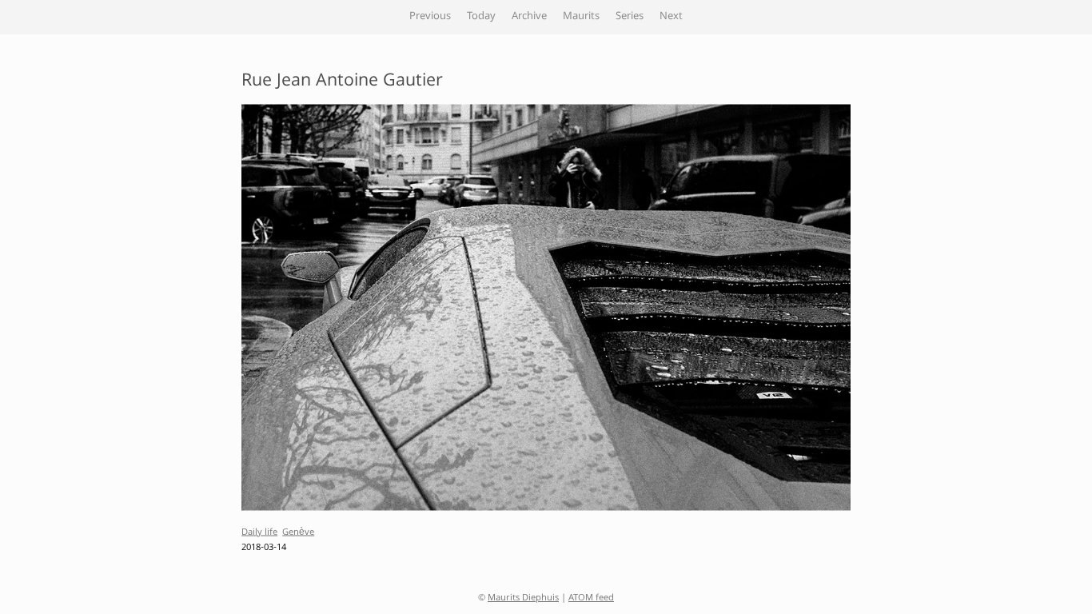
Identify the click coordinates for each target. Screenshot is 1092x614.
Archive (529, 17)
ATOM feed (591, 598)
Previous (430, 17)
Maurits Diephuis (523, 598)
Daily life (259, 532)
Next (671, 17)
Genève (298, 532)
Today (481, 17)
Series (630, 17)
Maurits (581, 17)
